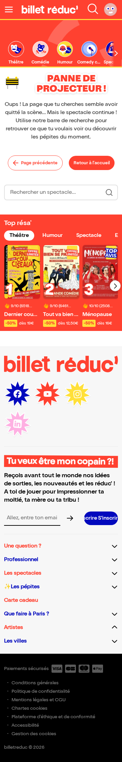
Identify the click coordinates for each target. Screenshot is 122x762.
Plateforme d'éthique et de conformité (53, 717)
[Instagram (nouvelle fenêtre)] (77, 394)
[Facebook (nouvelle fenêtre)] (17, 394)
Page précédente (39, 163)
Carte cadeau (21, 600)
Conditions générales (35, 683)
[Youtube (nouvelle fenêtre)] (47, 394)
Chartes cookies (29, 708)
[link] (16, 53)
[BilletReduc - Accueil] (50, 9)
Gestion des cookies (34, 734)
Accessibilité (25, 725)
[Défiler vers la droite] (116, 53)
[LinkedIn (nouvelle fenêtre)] (17, 424)
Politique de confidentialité (41, 691)
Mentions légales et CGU (39, 700)
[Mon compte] (110, 9)
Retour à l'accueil (92, 163)
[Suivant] (115, 285)
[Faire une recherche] (92, 9)
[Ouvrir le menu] (11, 9)
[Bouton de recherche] (109, 192)
